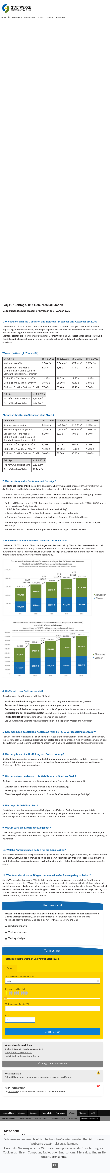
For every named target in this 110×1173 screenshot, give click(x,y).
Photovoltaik (47, 1113)
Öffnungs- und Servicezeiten (52, 1064)
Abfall (93, 1113)
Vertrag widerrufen (18, 932)
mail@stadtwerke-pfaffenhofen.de (22, 1056)
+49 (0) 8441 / (18, 1053)
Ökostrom (33, 1113)
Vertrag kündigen (17, 938)
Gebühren (73, 1119)
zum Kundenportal (17, 926)
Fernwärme (60, 1113)
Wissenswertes (25, 1119)
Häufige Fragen (41, 1119)
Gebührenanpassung (89, 1119)
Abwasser (83, 1113)
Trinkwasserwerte (58, 1119)
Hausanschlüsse (8, 1113)
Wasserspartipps (8, 1119)
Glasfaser (21, 1113)
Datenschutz (57, 1157)
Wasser (72, 1113)
